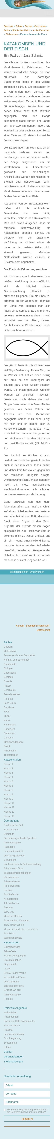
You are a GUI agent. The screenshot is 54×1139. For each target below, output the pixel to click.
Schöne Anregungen (15, 955)
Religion (8, 698)
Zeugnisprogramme (14, 1034)
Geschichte (40, 26)
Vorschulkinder (12, 981)
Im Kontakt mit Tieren (15, 977)
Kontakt (20, 625)
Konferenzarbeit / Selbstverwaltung (22, 864)
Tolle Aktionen (11, 903)
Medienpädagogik (13, 742)
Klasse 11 (9, 807)
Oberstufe (9, 834)
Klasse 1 (8, 764)
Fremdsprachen (12, 694)
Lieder (7, 968)
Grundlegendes (12, 947)
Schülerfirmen (11, 894)
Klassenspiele (11, 877)
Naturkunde (10, 664)
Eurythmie (9, 707)
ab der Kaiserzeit (41, 30)
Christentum (12, 34)
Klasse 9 (8, 798)
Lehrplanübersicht (13, 851)
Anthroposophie (12, 842)
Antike (7, 30)
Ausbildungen (11, 1016)
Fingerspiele (10, 964)
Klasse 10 (9, 803)
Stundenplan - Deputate (16, 920)
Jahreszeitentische (14, 986)
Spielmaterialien (12, 960)
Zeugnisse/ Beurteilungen (17, 873)
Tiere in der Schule (14, 924)
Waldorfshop (10, 1012)
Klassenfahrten (12, 1025)
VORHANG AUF (12, 990)
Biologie (8, 668)
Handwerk (9, 729)
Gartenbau (9, 733)
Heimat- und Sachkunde (17, 659)
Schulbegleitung (12, 1038)
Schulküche (10, 933)
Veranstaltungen (13, 1056)
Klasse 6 (8, 785)
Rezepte (8, 999)
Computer (9, 737)
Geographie (10, 672)
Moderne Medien (13, 916)
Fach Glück (10, 703)
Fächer (28, 26)
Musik (7, 716)
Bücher (8, 1051)
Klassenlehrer (11, 829)
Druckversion (37, 572)
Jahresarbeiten (12, 881)
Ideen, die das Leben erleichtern (21, 929)
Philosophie (10, 750)
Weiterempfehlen (19, 572)
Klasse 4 (8, 777)
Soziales (8, 907)
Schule (19, 26)
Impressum (43, 625)
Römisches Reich (21, 30)
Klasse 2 (8, 768)
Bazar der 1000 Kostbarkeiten (19, 1021)
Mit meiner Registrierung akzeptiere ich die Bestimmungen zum (27, 1110)
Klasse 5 (8, 781)
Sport (6, 711)
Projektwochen (12, 886)
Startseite (8, 26)
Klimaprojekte (11, 899)
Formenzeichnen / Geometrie (19, 655)
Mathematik (10, 651)
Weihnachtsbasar (13, 937)
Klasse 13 (9, 816)
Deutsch (8, 646)
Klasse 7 (8, 790)
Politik (7, 746)
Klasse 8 (8, 794)
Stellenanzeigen (13, 1061)
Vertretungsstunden (14, 855)
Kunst (7, 720)
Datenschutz (43, 630)
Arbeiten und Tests (14, 868)
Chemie (8, 681)
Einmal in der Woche (15, 973)
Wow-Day (9, 912)
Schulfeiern (10, 860)
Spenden (31, 625)
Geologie (9, 677)
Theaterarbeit (11, 755)
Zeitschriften (10, 1042)
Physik (7, 685)
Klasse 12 (9, 811)
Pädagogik (9, 847)
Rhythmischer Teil (13, 825)
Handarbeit (10, 724)
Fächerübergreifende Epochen (20, 838)
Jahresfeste (10, 951)
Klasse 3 (8, 772)
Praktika (8, 890)
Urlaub (7, 1047)
